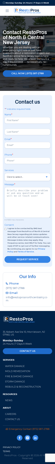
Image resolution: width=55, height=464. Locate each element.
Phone (9, 154)
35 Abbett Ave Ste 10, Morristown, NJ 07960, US (24, 333)
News (8, 400)
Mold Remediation (17, 371)
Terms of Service (26, 252)
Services (9, 170)
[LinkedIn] (35, 438)
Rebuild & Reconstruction (23, 386)
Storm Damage (15, 381)
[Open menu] (7, 11)
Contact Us (12, 419)
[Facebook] (19, 438)
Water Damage (15, 366)
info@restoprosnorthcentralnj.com (26, 299)
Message (10, 184)
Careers (10, 414)
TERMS (6, 451)
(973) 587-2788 (15, 288)
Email (8, 139)
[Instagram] (27, 438)
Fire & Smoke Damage (19, 376)
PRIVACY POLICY (11, 447)
